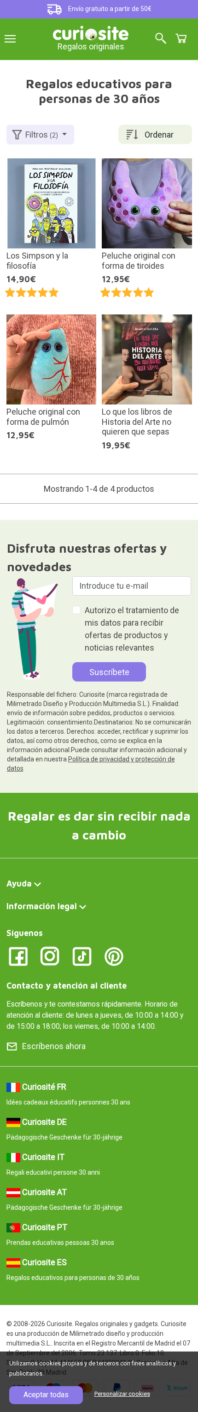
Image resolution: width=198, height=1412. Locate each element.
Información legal (41, 906)
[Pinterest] (114, 956)
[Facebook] (18, 956)
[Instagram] (50, 956)
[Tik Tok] (82, 956)
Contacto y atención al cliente (66, 985)
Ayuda (19, 883)
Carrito (180, 38)
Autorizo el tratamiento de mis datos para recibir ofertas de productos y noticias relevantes (132, 628)
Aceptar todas (46, 1394)
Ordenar (159, 134)
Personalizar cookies (122, 1393)
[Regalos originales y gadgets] (90, 32)
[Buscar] (160, 39)
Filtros (41, 134)
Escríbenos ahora (54, 1046)
